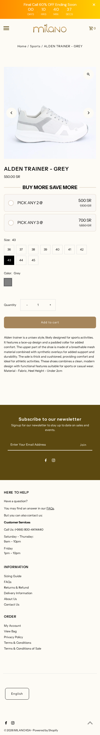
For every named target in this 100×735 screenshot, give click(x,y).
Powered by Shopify (45, 730)
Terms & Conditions (17, 642)
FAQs (50, 508)
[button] (50, 202)
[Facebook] (46, 461)
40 (57, 249)
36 (9, 249)
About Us (10, 599)
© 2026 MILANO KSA (17, 730)
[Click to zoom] (88, 74)
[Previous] (11, 113)
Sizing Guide (12, 576)
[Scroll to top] (90, 723)
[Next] (88, 113)
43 (9, 260)
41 (69, 249)
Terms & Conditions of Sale (22, 648)
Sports (35, 46)
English (17, 693)
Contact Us (11, 604)
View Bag (10, 631)
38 (33, 249)
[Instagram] (53, 461)
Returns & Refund (16, 587)
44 (21, 260)
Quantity (10, 305)
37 (21, 249)
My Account (12, 625)
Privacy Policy (13, 637)
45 (33, 260)
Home (22, 46)
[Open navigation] (16, 28)
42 (81, 249)
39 (45, 249)
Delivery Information (18, 593)
